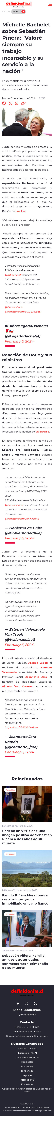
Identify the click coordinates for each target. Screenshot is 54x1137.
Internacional (27, 1079)
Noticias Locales (27, 1048)
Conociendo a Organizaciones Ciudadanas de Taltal (27, 1090)
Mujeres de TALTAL (27, 1053)
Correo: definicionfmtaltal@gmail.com (27, 1036)
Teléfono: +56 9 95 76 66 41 (27, 1031)
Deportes (27, 1075)
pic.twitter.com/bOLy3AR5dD (23, 311)
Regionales (27, 1062)
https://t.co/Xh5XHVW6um (21, 727)
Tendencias (27, 1070)
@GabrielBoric (14, 307)
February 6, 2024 (19, 341)
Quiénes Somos (27, 1014)
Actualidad (10, 790)
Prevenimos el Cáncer (27, 1057)
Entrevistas (27, 1084)
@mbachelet (13, 274)
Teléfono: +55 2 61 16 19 (27, 1027)
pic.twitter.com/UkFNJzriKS (22, 518)
